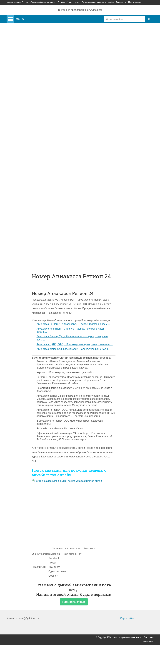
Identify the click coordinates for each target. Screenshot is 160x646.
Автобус (24, 158)
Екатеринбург (27, 75)
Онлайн (23, 224)
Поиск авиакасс (135, 2)
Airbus (22, 102)
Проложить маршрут (31, 250)
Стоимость (25, 193)
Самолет (18, 97)
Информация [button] (102, 320)
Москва (23, 71)
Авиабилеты (26, 128)
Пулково (24, 67)
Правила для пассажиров (34, 237)
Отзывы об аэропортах (68, 2)
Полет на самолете (30, 259)
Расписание (26, 137)
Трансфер (25, 150)
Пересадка (25, 180)
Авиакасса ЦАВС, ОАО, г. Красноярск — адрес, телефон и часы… (75, 344)
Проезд (23, 163)
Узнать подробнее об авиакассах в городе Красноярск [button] (63, 320)
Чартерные (25, 132)
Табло (22, 202)
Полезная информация (26, 211)
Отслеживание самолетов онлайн (98, 2)
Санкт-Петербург (29, 62)
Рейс (22, 141)
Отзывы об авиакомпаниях (43, 2)
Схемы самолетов (29, 106)
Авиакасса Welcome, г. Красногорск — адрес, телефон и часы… (73, 349)
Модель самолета (29, 119)
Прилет (23, 176)
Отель (22, 189)
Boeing (23, 110)
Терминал (25, 206)
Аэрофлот (25, 45)
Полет (16, 171)
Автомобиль (26, 167)
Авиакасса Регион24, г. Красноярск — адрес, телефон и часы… (73, 324)
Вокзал (23, 88)
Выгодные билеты (29, 254)
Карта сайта (127, 618)
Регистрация (26, 93)
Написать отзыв (73, 601)
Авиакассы (121, 2)
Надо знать (19, 263)
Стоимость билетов (30, 220)
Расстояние (26, 145)
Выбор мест (26, 115)
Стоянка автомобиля (31, 241)
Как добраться (21, 123)
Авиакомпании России (17, 2)
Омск (22, 84)
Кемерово (25, 80)
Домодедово (26, 49)
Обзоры (23, 215)
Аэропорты (19, 40)
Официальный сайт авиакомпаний (39, 228)
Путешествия (20, 246)
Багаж (22, 185)
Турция (23, 58)
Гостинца (24, 198)
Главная (19, 17)
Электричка (25, 154)
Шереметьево (27, 54)
